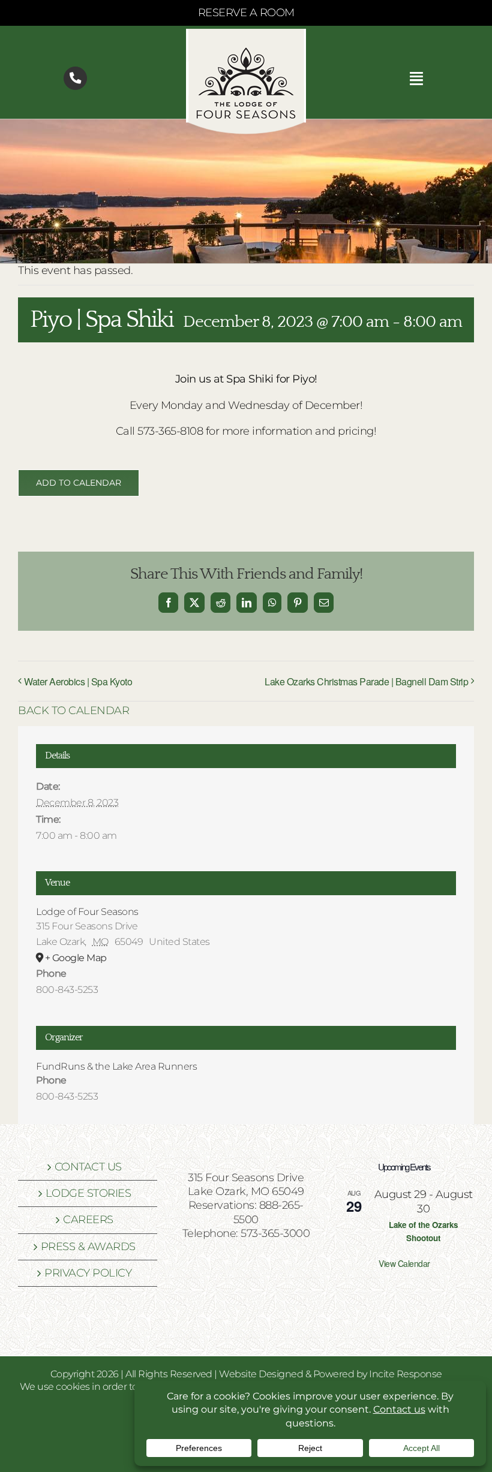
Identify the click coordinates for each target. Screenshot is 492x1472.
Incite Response (405, 1374)
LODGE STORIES (88, 1193)
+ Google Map (76, 958)
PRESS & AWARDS (88, 1246)
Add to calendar (78, 483)
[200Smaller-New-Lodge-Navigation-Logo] (246, 34)
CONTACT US (88, 1166)
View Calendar (404, 1263)
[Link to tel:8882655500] (75, 78)
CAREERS (88, 1219)
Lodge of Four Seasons (87, 911)
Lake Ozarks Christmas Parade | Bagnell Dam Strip (366, 681)
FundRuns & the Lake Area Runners (116, 1066)
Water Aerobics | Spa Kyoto (78, 681)
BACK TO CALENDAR (73, 710)
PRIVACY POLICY (87, 1273)
